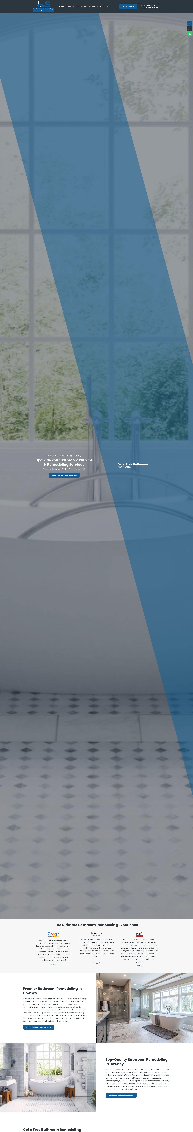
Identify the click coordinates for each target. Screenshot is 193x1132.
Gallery (92, 6)
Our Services (81, 6)
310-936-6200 (150, 7)
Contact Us (107, 6)
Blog (99, 6)
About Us (70, 6)
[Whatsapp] (189, 33)
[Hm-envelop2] (189, 28)
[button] (81, 6)
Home (61, 6)
